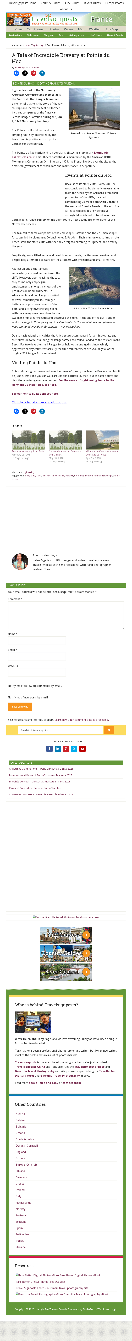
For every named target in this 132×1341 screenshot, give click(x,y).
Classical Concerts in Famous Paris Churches (35, 788)
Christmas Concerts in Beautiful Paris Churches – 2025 (41, 794)
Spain (19, 1228)
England (21, 1152)
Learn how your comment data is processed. (82, 719)
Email (12, 649)
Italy (18, 1196)
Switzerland (23, 1234)
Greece (20, 1183)
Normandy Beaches (64, 476)
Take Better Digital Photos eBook (79, 1275)
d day (27, 476)
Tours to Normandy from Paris (28, 451)
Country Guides (50, 3)
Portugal (21, 1215)
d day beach (48, 476)
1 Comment (34, 67)
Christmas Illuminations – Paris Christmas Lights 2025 (41, 768)
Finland (20, 1171)
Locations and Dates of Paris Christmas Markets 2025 (40, 775)
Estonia (20, 1158)
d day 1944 (36, 476)
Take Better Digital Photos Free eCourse (40, 1281)
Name (12, 634)
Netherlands (23, 1202)
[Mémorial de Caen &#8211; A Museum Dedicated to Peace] (102, 440)
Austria (20, 1114)
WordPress (103, 1309)
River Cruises (92, 3)
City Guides (72, 3)
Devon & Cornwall (27, 1145)
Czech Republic (25, 1139)
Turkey (20, 1240)
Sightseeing (28, 472)
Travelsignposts (25, 1062)
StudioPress (89, 1309)
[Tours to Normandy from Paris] (28, 440)
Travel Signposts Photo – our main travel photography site (52, 1288)
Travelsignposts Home (22, 3)
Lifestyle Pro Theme (46, 1309)
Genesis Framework (69, 1309)
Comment (15, 599)
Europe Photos (114, 3)
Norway (20, 1209)
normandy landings (103, 476)
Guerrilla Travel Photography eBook (85, 1294)
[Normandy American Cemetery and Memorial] (65, 440)
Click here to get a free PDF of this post (39, 402)
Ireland (20, 1190)
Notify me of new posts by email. (28, 697)
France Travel (66, 19)
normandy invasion (83, 476)
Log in (114, 1309)
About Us (66, 9)
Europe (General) (26, 1164)
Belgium (21, 1120)
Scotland (21, 1221)
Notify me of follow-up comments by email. (35, 685)
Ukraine (21, 1247)
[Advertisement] (37, 194)
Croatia (20, 1133)
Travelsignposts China (30, 1066)
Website (13, 665)
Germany (21, 1177)
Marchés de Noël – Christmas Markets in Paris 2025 (39, 781)
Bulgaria (21, 1126)
